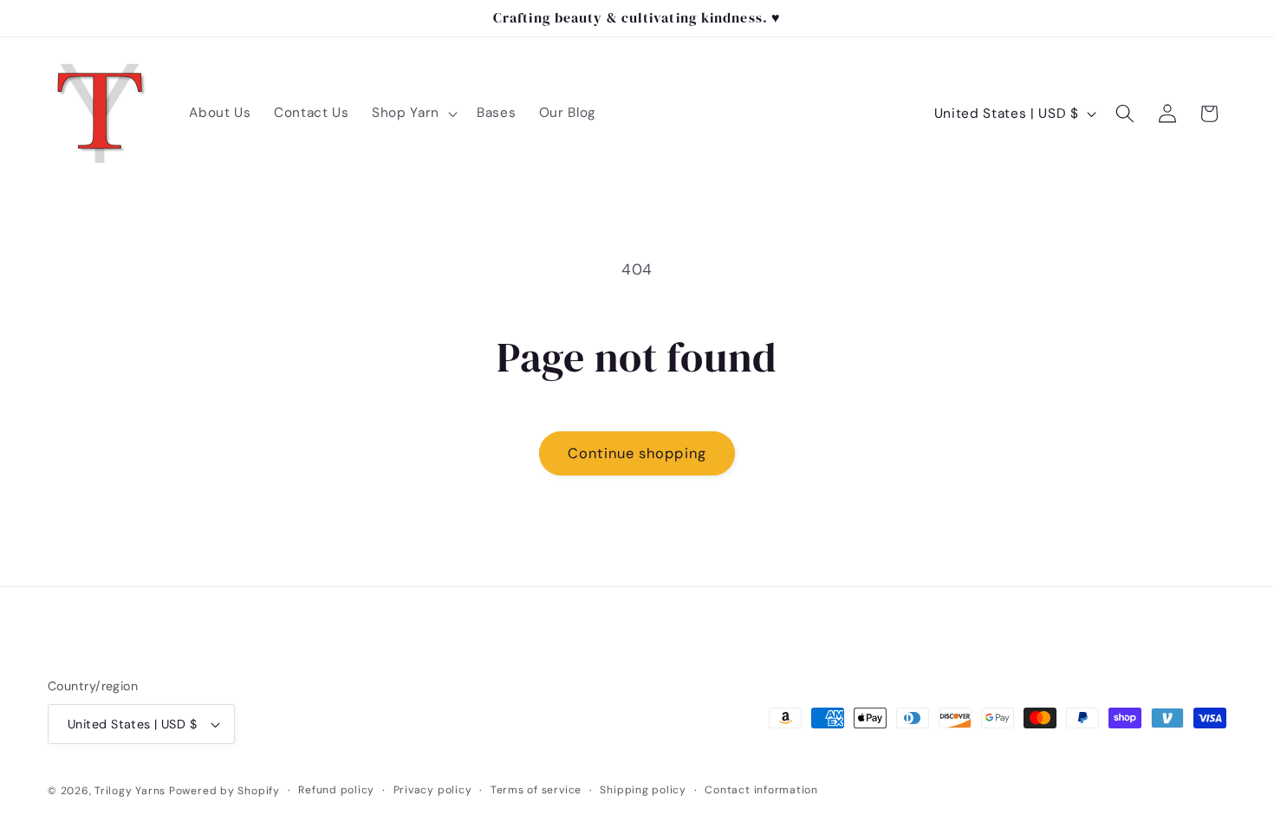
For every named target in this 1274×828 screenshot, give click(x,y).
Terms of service (536, 790)
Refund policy (336, 790)
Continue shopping (637, 453)
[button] (413, 113)
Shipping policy (643, 790)
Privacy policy (432, 790)
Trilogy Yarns (131, 791)
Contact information (761, 790)
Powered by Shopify (224, 791)
